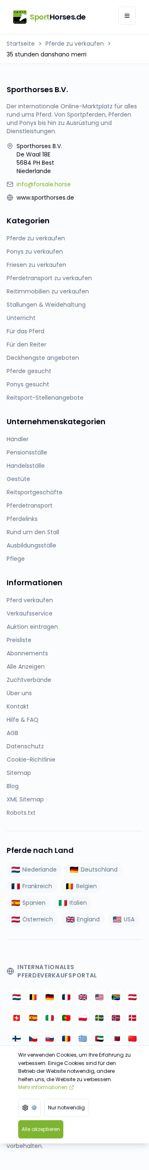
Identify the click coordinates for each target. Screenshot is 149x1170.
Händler (18, 439)
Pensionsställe (27, 452)
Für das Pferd (25, 331)
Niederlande (39, 869)
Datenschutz (25, 746)
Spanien (34, 903)
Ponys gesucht (28, 384)
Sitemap (19, 773)
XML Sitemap (25, 799)
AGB (12, 733)
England (88, 919)
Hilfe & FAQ (22, 720)
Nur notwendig (66, 1107)
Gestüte (18, 479)
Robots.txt (21, 812)
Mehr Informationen (42, 1087)
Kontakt (18, 706)
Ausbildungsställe (31, 545)
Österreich (37, 919)
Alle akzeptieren (41, 1129)
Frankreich (37, 886)
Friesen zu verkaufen (36, 265)
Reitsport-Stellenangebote (45, 397)
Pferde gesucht (29, 371)
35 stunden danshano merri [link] (47, 54)
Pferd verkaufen (30, 600)
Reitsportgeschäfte (34, 492)
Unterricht (21, 318)
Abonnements (27, 653)
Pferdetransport (30, 505)
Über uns (19, 693)
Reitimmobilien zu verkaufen (48, 291)
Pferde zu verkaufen (75, 43)
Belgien (86, 886)
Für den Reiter (26, 344)
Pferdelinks (22, 519)
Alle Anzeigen (26, 666)
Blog (13, 786)
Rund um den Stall (33, 532)
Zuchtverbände (29, 680)
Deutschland (99, 869)
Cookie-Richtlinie (31, 759)
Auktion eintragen (32, 627)
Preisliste (19, 640)
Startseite (21, 43)
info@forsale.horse (44, 184)
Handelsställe (26, 466)
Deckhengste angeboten (43, 358)
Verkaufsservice (30, 613)
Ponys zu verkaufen (35, 251)
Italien (78, 903)
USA (129, 919)
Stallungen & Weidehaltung (46, 304)
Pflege (16, 558)
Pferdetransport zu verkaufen (49, 278)
